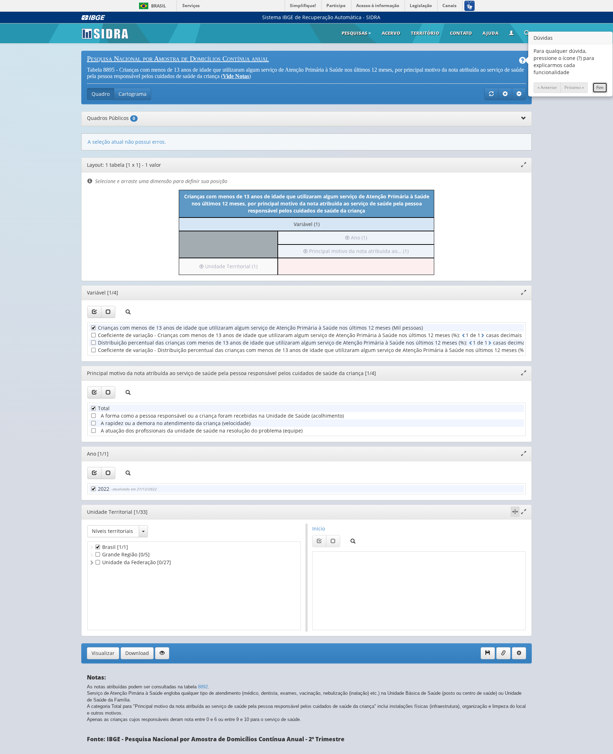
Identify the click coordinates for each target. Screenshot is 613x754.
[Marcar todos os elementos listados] (94, 312)
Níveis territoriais (112, 531)
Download (137, 653)
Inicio (318, 528)
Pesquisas (355, 33)
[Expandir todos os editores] (505, 94)
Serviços (191, 5)
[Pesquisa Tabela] (527, 33)
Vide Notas (236, 76)
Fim (599, 87)
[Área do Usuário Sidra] (511, 33)
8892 (203, 686)
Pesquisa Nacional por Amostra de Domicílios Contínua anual (178, 58)
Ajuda (490, 33)
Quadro (101, 93)
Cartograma (132, 93)
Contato (461, 33)
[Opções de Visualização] (162, 653)
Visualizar (103, 653)
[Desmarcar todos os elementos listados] (108, 312)
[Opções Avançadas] (519, 653)
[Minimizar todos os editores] (519, 94)
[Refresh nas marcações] (491, 94)
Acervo (391, 33)
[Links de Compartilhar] (503, 653)
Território (425, 33)
